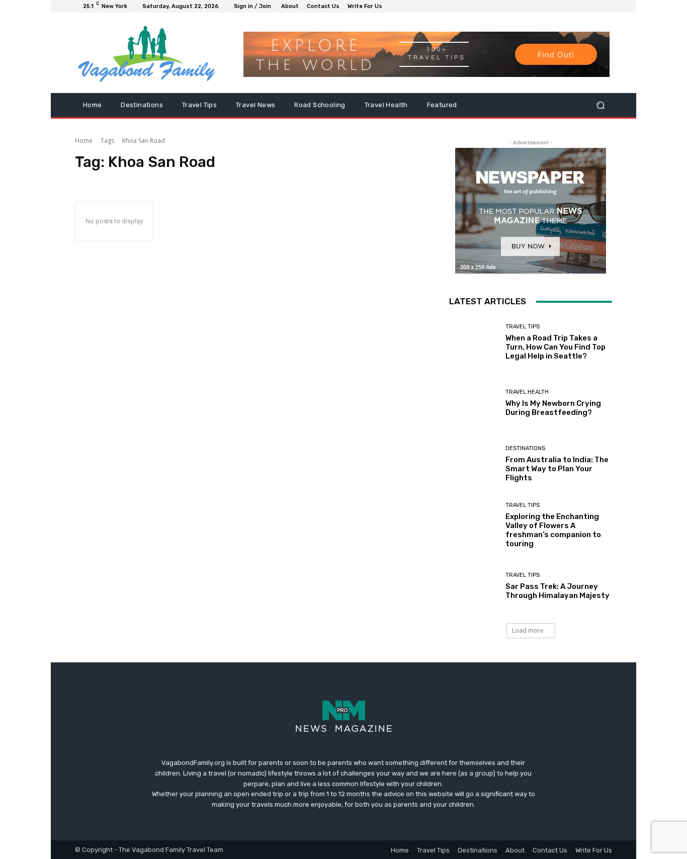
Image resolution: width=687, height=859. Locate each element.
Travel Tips (522, 326)
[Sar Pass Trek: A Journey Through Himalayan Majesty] (473, 586)
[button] (600, 105)
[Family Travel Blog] (147, 53)
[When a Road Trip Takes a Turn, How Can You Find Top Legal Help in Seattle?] (473, 342)
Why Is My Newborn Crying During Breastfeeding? (553, 408)
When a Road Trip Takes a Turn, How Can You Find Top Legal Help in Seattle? (555, 347)
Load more (528, 630)
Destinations (525, 448)
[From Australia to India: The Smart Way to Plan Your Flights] (473, 464)
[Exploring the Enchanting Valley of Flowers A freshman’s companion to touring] (473, 525)
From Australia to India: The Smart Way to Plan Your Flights (557, 468)
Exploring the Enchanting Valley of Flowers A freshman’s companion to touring (553, 530)
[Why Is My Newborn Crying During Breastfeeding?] (473, 403)
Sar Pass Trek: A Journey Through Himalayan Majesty (557, 591)
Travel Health (527, 392)
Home (84, 140)
